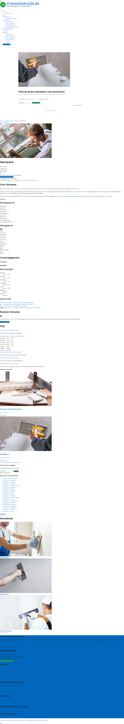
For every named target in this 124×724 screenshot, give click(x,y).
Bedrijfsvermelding (5, 690)
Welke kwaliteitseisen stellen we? (8, 644)
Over (1, 180)
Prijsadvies (3, 710)
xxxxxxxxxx (3, 232)
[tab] (62, 330)
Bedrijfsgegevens (7, 180)
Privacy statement (20, 720)
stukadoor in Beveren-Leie (16, 189)
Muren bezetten (10, 22)
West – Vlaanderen (5, 670)
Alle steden (3, 678)
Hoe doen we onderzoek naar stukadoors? (11, 646)
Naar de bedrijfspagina (50, 110)
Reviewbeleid (44, 720)
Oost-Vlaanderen (10, 37)
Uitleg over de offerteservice (7, 701)
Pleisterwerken (6, 20)
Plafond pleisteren (10, 23)
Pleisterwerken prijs (8, 29)
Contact (2, 703)
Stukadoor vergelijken (11, 18)
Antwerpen (8, 34)
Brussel (8, 42)
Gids (4, 15)
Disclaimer (37, 720)
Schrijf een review (4, 322)
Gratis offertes (6, 44)
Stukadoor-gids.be (5, 720)
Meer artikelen (3, 632)
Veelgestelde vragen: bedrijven (8, 692)
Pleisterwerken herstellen (12, 27)
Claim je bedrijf (4, 122)
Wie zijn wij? (3, 717)
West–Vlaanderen (10, 36)
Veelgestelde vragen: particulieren (8, 699)
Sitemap (13, 720)
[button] (10, 330)
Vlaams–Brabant (10, 39)
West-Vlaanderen (35, 189)
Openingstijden (26, 180)
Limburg (8, 41)
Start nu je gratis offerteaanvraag (66, 196)
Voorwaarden (29, 720)
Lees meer (3, 199)
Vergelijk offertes (36, 102)
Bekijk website (4, 261)
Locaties (5, 32)
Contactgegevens (17, 180)
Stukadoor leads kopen (6, 688)
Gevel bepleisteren (10, 25)
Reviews (32, 180)
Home (4, 11)
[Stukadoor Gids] (19, 7)
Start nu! (16, 471)
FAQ (36, 180)
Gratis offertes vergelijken (6, 177)
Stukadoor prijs (7, 17)
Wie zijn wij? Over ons (6, 643)
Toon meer (3, 514)
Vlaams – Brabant (4, 673)
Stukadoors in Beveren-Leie (12, 121)
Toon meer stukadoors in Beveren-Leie (10, 462)
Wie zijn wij (9, 13)
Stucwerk (5, 30)
